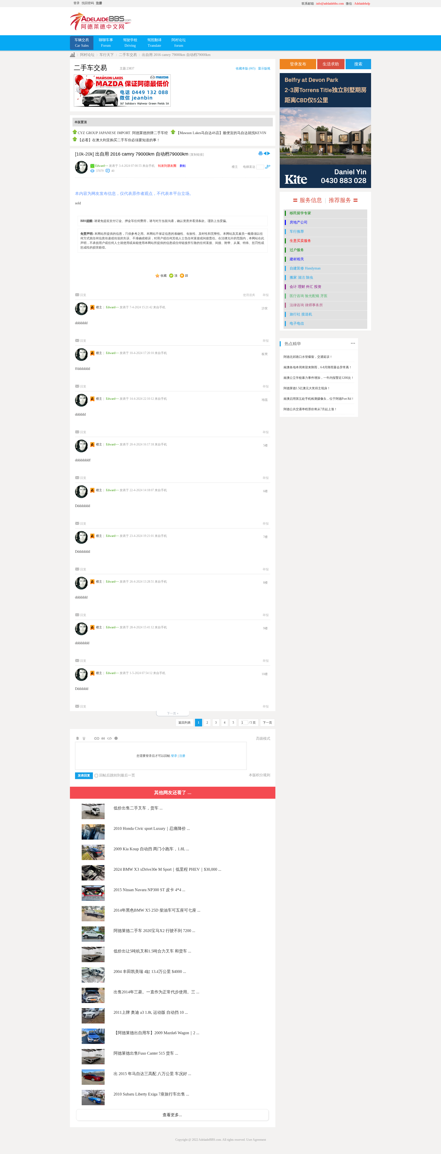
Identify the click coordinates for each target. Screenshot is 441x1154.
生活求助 (331, 64)
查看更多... (172, 1115)
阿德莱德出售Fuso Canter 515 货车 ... (146, 1053)
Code (109, 738)
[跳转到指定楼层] (267, 167)
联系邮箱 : (323, 3)
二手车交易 (128, 55)
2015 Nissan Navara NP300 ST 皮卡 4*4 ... (149, 890)
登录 (77, 3)
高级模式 (263, 738)
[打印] (261, 153)
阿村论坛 (87, 55)
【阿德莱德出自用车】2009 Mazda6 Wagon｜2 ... (156, 1033)
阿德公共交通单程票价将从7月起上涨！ (310, 409)
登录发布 (298, 64)
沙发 (265, 308)
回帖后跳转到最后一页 (117, 775)
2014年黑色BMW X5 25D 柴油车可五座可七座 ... (157, 910)
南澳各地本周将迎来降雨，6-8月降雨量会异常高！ (318, 367)
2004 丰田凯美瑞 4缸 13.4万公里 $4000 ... (150, 971)
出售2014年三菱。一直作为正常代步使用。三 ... (156, 992)
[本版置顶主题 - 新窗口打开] (75, 133)
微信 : (358, 3)
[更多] (353, 343)
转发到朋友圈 (167, 166)
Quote (103, 738)
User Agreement (256, 1139)
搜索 (358, 64)
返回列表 (184, 722)
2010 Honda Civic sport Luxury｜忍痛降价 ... (152, 828)
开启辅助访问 (250, 3)
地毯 (265, 400)
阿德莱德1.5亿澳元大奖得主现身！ (307, 388)
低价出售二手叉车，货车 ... (138, 808)
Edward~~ (101, 166)
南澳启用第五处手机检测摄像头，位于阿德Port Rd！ (319, 399)
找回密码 (88, 3)
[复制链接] (197, 154)
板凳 (265, 354)
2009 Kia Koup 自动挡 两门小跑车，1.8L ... (151, 849)
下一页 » (172, 713)
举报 (266, 295)
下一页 (267, 722)
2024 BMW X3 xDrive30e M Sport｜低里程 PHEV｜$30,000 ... (167, 869)
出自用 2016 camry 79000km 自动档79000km (176, 55)
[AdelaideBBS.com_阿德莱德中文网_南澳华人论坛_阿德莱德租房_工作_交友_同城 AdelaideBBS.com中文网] (101, 29)
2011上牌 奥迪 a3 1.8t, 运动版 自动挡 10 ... (151, 1012)
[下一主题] (268, 153)
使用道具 (249, 295)
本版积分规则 (259, 775)
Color (84, 738)
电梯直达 (249, 167)
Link (96, 738)
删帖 (183, 166)
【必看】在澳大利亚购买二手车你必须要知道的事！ (119, 140)
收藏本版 (245, 68)
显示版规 (264, 68)
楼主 (235, 167)
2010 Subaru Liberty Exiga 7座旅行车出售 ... (151, 1094)
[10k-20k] (84, 154)
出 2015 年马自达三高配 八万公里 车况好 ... (152, 1073)
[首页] (72, 54)
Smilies (115, 738)
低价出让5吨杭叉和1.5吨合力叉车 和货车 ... (152, 951)
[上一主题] (264, 153)
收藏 (164, 275)
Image (90, 738)
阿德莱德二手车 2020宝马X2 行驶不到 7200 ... (154, 930)
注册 (99, 3)
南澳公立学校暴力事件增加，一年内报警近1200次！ (319, 378)
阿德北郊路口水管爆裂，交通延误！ (308, 357)
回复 (83, 295)
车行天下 (107, 55)
